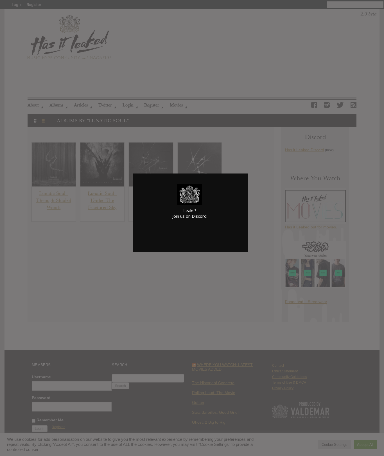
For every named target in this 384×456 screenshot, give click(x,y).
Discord (199, 216)
